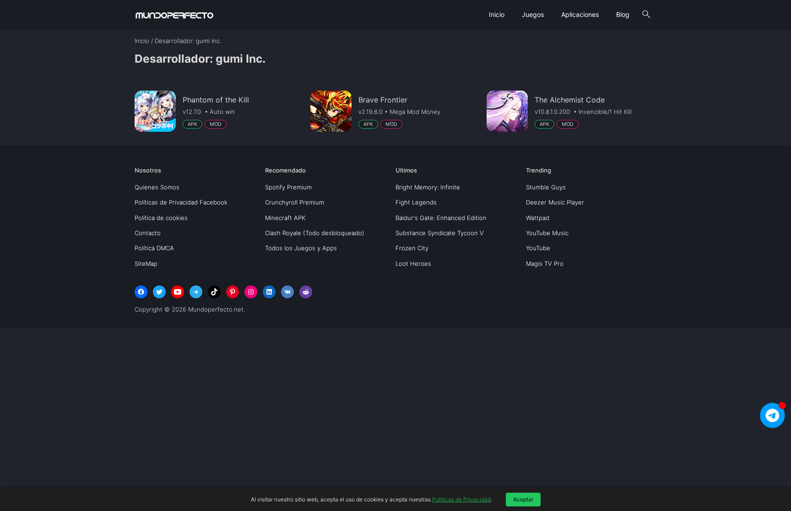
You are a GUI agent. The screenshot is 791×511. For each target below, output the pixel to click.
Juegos (533, 14)
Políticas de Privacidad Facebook (181, 202)
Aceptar (523, 499)
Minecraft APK (285, 217)
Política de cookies (161, 217)
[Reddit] (305, 291)
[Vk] (287, 291)
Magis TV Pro (544, 263)
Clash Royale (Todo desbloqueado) (314, 233)
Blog (622, 14)
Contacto (148, 233)
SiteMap (146, 263)
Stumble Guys (546, 187)
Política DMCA (154, 248)
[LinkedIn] (269, 291)
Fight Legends (416, 202)
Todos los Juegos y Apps (301, 248)
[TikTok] (214, 291)
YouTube (538, 248)
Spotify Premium (288, 187)
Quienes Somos (157, 187)
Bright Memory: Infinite (428, 187)
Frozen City (412, 248)
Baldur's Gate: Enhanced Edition (441, 217)
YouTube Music (547, 233)
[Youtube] (177, 291)
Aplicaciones (580, 14)
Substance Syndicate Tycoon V (440, 233)
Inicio (496, 14)
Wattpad (537, 217)
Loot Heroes (413, 263)
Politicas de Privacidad (461, 499)
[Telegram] (196, 291)
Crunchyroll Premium (294, 202)
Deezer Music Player (555, 202)
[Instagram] (250, 291)
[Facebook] (141, 291)
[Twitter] (159, 291)
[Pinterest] (232, 291)
